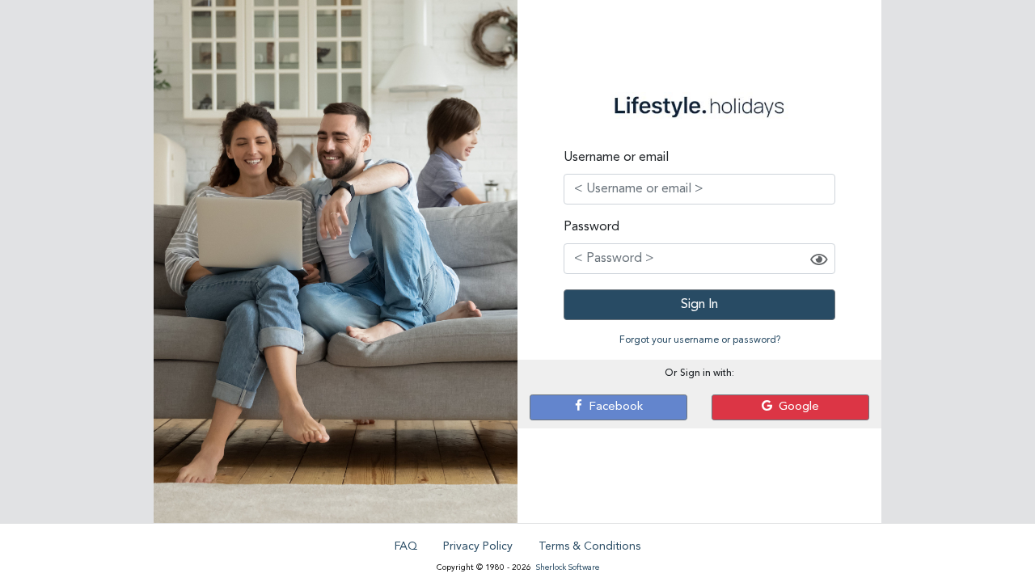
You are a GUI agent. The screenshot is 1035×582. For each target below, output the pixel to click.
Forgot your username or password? (699, 340)
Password (591, 227)
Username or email (616, 157)
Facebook (612, 407)
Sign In (699, 304)
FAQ (406, 546)
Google (795, 407)
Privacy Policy (478, 546)
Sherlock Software (567, 567)
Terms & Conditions (589, 546)
